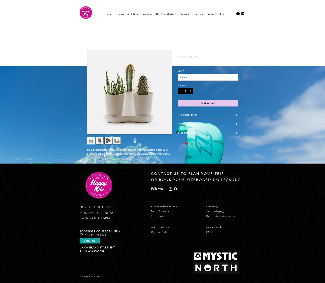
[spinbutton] (185, 91)
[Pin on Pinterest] (186, 143)
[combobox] (208, 77)
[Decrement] (180, 91)
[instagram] (242, 13)
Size (181, 71)
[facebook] (238, 13)
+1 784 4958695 (95, 234)
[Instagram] (170, 189)
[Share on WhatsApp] (193, 143)
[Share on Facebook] (180, 143)
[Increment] (191, 91)
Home (90, 37)
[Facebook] (175, 189)
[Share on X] (199, 143)
